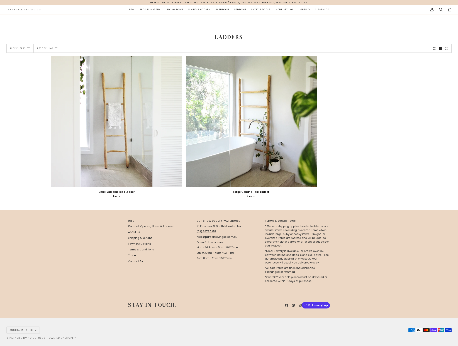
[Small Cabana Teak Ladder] (116, 121)
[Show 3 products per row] (440, 48)
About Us (134, 232)
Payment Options (139, 244)
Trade (132, 255)
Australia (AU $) (21, 330)
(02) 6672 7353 (206, 231)
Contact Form (137, 261)
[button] (131, 9)
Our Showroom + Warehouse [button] (218, 221)
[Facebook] (286, 305)
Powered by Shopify (61, 338)
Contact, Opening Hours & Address (151, 226)
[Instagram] (300, 305)
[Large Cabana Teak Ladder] (251, 121)
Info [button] (131, 221)
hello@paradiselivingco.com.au (217, 237)
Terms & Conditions (141, 249)
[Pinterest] (293, 305)
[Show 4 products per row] (448, 48)
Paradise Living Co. (23, 338)
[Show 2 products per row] (434, 48)
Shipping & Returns (140, 238)
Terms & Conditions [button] (280, 221)
